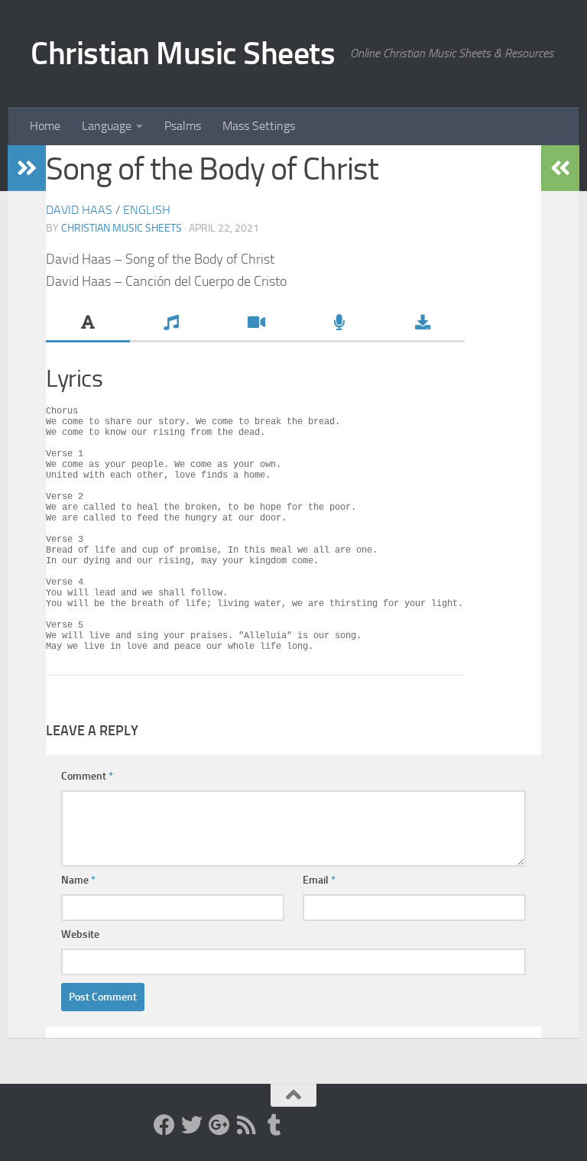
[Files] (423, 324)
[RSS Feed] (247, 1125)
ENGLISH (146, 210)
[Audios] (339, 324)
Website (80, 934)
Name (78, 880)
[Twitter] (192, 1125)
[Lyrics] (88, 324)
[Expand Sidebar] (27, 168)
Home (45, 125)
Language (106, 125)
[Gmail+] (219, 1125)
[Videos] (255, 324)
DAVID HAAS (79, 210)
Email (319, 880)
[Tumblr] (274, 1125)
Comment (87, 776)
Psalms (182, 125)
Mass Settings (258, 125)
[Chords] (172, 324)
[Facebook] (164, 1125)
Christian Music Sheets (183, 53)
